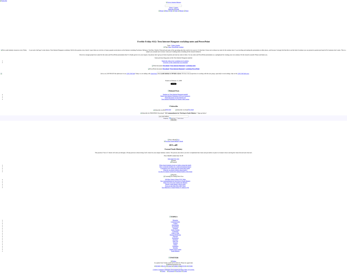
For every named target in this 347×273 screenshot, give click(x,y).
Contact (176, 7)
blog (169, 47)
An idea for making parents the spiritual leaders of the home (175, 171)
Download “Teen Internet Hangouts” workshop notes (179, 65)
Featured (175, 228)
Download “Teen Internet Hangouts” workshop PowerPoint (181, 69)
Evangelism (175, 226)
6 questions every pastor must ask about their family (175, 168)
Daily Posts (173, 118)
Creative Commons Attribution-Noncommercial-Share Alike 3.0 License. (173, 269)
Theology (175, 239)
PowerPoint (175, 47)
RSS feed (168, 109)
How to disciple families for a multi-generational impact (175, 167)
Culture (175, 223)
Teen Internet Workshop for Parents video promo (175, 99)
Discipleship (175, 225)
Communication (175, 222)
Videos (175, 244)
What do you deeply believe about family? (175, 170)
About (171, 7)
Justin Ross (154, 73)
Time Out (175, 241)
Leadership (175, 231)
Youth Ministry (175, 251)
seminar (181, 47)
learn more (171, 159)
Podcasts (175, 236)
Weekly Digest (181, 118)
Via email (191, 109)
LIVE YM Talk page (243, 73)
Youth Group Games (175, 249)
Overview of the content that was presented (175, 62)
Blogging (175, 220)
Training (175, 243)
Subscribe (171, 9)
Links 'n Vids (175, 233)
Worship (175, 248)
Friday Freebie (176, 45)
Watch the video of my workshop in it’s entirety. (175, 61)
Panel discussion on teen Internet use (175, 97)
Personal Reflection (175, 235)
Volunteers (175, 246)
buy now (176, 159)
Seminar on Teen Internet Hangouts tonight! (175, 94)
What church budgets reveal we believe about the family (175, 165)
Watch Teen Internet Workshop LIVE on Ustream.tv (175, 96)
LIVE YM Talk (131, 73)
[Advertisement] (173, 26)
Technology (175, 238)
